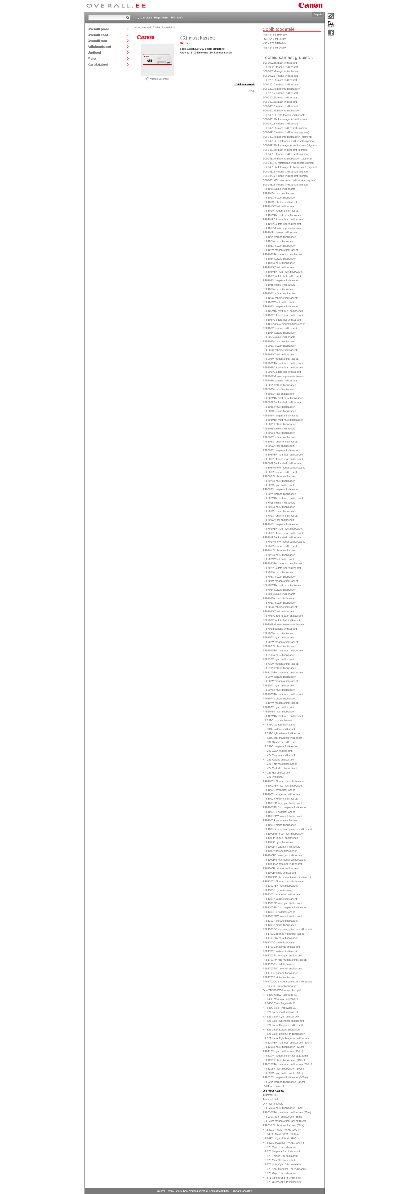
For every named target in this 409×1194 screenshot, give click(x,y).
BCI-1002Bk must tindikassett (280, 62)
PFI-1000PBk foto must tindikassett (283, 785)
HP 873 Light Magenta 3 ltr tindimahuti (284, 1168)
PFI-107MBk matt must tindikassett (283, 716)
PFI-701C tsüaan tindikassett (279, 511)
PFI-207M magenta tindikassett (280, 681)
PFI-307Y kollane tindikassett (279, 493)
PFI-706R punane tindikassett (280, 628)
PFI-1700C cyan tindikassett (279, 942)
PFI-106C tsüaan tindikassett (279, 293)
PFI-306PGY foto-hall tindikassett (282, 463)
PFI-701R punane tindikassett (280, 546)
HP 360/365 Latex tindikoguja (279, 986)
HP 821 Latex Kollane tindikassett (282, 1029)
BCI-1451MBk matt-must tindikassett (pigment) (289, 180)
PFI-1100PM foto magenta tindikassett (284, 859)
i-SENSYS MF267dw (274, 43)
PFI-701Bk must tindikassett (279, 506)
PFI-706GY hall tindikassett (278, 611)
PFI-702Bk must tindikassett (279, 554)
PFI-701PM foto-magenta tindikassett (284, 541)
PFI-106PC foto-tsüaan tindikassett (283, 315)
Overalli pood (98, 29)
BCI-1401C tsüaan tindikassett (280, 106)
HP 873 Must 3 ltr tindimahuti (279, 1160)
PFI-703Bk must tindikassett (279, 572)
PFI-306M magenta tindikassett (280, 450)
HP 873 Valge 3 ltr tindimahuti (279, 1173)
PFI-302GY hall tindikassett (278, 393)
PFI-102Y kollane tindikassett (279, 258)
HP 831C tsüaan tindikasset (279, 724)
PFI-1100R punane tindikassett (280, 868)
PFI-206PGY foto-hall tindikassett (282, 371)
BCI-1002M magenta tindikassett (281, 71)
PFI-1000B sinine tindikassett (279, 824)
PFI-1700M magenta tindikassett (281, 946)
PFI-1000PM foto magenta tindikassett (285, 807)
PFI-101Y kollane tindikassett (279, 236)
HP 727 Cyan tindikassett (277, 750)
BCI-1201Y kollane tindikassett (280, 93)
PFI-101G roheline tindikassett (280, 202)
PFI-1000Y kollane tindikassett (280, 798)
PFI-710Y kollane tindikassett (279, 668)
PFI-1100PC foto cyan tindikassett (282, 855)
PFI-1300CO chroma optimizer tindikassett (287, 929)
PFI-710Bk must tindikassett (279, 655)
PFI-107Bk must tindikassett (279, 711)
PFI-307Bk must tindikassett (279, 480)
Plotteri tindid (169, 27)
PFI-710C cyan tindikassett (278, 659)
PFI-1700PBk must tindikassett (280, 938)
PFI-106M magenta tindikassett (280, 306)
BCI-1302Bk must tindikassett (280, 97)
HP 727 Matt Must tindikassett (280, 768)
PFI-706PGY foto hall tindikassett (282, 620)
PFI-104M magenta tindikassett (280, 280)
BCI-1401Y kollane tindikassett (280, 123)
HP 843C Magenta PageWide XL (281, 999)
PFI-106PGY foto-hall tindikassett (282, 319)
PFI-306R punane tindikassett (280, 472)
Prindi (251, 90)
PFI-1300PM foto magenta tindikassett (285, 907)
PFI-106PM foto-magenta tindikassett (284, 324)
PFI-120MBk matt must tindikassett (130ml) (287, 1042)
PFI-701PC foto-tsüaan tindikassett (283, 533)
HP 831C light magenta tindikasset (282, 737)
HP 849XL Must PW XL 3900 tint (281, 1134)
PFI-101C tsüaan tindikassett (279, 197)
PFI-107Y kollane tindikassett (279, 698)
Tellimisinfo (177, 17)
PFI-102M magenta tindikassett (280, 249)
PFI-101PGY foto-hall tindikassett (282, 223)
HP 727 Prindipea (273, 776)
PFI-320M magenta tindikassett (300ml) (285, 1077)
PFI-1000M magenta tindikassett (281, 794)
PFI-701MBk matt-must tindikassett (283, 528)
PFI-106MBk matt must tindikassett (283, 311)
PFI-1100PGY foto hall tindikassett (282, 863)
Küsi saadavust (245, 84)
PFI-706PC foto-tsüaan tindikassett (283, 615)
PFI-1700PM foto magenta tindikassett (285, 959)
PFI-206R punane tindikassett (280, 380)
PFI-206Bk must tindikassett (279, 341)
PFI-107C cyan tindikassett (278, 707)
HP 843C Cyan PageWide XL (279, 1003)
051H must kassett (274, 1086)
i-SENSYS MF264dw (274, 38)
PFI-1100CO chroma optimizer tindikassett (287, 877)
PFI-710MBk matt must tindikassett (283, 672)
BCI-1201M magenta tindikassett (281, 88)
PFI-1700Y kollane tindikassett (280, 951)
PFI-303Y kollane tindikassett (279, 424)
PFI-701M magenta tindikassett (280, 524)
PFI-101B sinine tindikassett (279, 188)
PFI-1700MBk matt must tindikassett (283, 933)
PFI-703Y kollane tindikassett (279, 589)
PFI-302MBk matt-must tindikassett (283, 398)
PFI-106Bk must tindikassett (279, 289)
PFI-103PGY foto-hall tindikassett (282, 276)
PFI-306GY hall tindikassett (278, 445)
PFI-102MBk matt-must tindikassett (283, 254)
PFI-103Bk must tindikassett (279, 262)
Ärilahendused (99, 46)
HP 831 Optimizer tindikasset (279, 742)
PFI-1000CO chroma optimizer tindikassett (287, 829)
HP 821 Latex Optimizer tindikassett (283, 1020)
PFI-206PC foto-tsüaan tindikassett (283, 367)
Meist (92, 58)
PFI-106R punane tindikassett (280, 328)
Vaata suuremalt (159, 78)
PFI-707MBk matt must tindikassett (283, 650)
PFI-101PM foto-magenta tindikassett (284, 228)
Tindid (156, 27)
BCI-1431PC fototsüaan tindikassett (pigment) (289, 162)
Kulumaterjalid (143, 27)
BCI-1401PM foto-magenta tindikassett (285, 119)
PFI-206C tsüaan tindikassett (279, 345)
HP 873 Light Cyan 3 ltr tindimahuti (282, 1164)
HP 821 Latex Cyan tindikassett (281, 1016)
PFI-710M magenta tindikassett (280, 663)
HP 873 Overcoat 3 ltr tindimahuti (282, 1182)
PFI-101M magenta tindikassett (280, 210)
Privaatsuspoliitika (241, 1191)
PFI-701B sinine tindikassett (279, 502)
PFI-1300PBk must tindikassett (280, 885)
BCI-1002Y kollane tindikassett (280, 75)
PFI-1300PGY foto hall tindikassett (282, 916)
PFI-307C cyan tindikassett (278, 485)
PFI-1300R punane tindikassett (280, 920)
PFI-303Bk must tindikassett (279, 406)
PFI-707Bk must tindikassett (279, 633)
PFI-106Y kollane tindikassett (279, 332)
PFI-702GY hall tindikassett (278, 559)
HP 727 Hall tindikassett (276, 772)
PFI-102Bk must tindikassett (279, 241)
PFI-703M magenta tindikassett (280, 580)
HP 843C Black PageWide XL (279, 1007)
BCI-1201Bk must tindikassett (280, 80)
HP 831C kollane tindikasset (279, 729)
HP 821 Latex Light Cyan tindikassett (284, 1033)
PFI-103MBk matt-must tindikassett (283, 271)
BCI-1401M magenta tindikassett (281, 110)
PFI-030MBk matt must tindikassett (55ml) (287, 1112)
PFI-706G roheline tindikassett (280, 607)
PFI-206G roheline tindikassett (280, 350)
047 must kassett (273, 1103)
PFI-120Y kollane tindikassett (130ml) (284, 1060)
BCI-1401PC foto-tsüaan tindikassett (284, 115)
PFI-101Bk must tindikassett (279, 193)
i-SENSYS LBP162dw (275, 34)
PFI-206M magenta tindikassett (280, 358)
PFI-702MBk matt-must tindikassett (283, 563)
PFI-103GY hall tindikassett (278, 267)
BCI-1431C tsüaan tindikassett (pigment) (286, 154)
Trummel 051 (270, 1094)
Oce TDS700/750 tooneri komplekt (282, 990)
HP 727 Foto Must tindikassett (280, 763)
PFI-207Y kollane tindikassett (279, 676)
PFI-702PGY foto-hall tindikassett (282, 567)
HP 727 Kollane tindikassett (278, 759)
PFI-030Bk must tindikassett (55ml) (283, 1107)
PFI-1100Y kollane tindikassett (280, 850)
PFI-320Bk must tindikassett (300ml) (284, 1068)
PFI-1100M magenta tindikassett (281, 846)
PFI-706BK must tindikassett (279, 598)
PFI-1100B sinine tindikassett (279, 872)
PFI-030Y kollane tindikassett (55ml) (283, 1125)
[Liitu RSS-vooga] (331, 16)
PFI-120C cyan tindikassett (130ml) (283, 1051)
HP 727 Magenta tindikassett (279, 755)
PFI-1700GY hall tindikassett (279, 964)
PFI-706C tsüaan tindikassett (279, 602)
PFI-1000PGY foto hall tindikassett (282, 816)
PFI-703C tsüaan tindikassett (279, 576)
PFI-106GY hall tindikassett (278, 302)
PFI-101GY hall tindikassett (278, 206)
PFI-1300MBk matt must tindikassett (283, 881)
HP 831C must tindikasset (278, 720)
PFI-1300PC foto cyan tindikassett (282, 903)
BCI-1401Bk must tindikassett (280, 101)
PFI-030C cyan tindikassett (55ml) (282, 1116)
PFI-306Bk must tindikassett (279, 432)
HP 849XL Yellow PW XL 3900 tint (282, 1129)
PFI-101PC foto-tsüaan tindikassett (283, 219)
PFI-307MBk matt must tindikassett (283, 498)
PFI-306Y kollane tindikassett (279, 476)
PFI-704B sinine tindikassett (279, 594)
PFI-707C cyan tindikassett (278, 637)
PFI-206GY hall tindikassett (278, 354)
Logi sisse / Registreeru (154, 17)
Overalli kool (98, 34)
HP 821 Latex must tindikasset (280, 1012)
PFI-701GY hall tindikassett (278, 519)
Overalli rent (97, 40)
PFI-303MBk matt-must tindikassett (283, 419)
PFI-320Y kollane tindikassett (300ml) (284, 1081)
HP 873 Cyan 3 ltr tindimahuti (279, 1147)
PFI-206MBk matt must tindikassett (283, 363)
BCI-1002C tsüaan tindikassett (280, 67)
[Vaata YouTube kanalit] (331, 24)
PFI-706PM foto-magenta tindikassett (284, 624)
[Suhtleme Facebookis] (331, 32)
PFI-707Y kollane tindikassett (279, 646)
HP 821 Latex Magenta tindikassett (283, 1025)
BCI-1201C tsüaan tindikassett (280, 84)
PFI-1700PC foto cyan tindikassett (282, 955)
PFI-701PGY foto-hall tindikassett (282, 537)
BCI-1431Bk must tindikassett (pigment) (285, 149)
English (317, 14)
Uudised (94, 52)
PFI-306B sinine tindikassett (279, 428)
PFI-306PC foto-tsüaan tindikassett (283, 459)
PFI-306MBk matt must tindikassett (283, 454)
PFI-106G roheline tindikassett (280, 297)
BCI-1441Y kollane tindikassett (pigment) (286, 175)
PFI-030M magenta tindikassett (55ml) (285, 1120)
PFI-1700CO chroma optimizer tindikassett (287, 981)
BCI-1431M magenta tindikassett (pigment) (287, 158)
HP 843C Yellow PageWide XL (280, 994)
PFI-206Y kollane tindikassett (279, 385)
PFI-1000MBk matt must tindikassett (283, 781)
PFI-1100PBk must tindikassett (280, 837)
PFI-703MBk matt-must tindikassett (283, 585)
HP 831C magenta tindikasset (280, 746)
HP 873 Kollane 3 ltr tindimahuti (280, 1155)
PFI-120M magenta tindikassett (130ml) (285, 1055)
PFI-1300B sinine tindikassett (279, 925)
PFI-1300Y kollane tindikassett (280, 899)
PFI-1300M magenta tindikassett (281, 894)
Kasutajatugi (98, 64)
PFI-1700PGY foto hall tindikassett (282, 968)
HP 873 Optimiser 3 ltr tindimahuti (282, 1177)
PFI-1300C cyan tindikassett (279, 890)
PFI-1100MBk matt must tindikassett (283, 833)
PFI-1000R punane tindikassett (280, 820)
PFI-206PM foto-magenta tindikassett (284, 376)
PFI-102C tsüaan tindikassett (279, 245)
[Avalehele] (116, 6)
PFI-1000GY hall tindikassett (279, 811)
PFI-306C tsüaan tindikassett (279, 437)
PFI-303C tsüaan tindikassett (279, 411)
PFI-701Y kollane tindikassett (279, 550)
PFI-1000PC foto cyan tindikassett (282, 803)
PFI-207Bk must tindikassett (279, 689)
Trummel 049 (270, 1099)
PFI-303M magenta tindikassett (280, 415)
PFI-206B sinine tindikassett (279, 337)
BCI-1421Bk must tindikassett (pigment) (285, 128)
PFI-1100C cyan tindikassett (279, 842)
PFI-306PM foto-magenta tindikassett (284, 467)
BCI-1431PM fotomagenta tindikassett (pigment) (290, 167)
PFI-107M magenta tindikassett (280, 702)
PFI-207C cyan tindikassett (278, 685)
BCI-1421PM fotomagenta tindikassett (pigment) (290, 145)
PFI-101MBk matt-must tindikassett (283, 215)
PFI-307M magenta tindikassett (280, 489)
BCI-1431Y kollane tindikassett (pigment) (286, 171)
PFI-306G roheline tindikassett (280, 441)
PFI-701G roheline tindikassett (280, 515)
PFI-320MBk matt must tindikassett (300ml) (287, 1064)
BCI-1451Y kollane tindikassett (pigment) (286, 184)
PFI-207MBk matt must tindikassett (283, 694)
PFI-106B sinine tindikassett (279, 284)
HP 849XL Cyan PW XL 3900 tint (281, 1138)
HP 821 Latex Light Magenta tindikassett (286, 1038)
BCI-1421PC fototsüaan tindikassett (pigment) (289, 141)
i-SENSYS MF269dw (274, 47)
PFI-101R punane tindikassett (280, 232)
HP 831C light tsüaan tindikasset (281, 733)
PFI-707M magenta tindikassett (280, 642)
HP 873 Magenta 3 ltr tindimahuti (281, 1151)
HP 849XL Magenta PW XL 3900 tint (283, 1142)
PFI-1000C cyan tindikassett (279, 789)
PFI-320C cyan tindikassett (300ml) (283, 1073)
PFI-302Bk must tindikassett (279, 389)
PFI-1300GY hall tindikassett (279, 912)
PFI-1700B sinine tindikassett (279, 977)
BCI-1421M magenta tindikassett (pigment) (287, 136)
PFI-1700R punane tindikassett (280, 973)
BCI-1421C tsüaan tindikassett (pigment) (286, 132)
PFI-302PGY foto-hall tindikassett (282, 402)
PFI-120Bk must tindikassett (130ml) (284, 1046)
